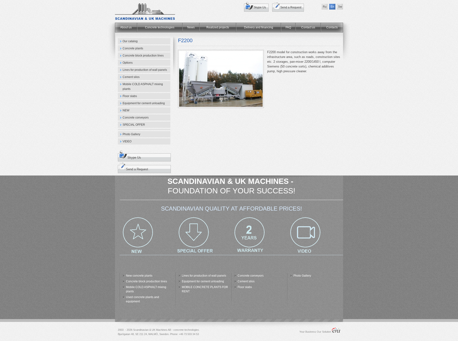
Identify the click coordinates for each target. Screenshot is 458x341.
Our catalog (130, 41)
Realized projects (217, 27)
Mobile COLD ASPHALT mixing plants (143, 87)
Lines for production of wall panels (145, 70)
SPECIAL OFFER (134, 124)
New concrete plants (139, 275)
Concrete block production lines (143, 55)
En (332, 6)
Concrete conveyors (136, 117)
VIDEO (127, 141)
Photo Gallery (131, 134)
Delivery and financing (258, 27)
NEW (126, 110)
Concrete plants (133, 48)
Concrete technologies (159, 27)
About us (126, 27)
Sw (340, 6)
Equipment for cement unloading (144, 103)
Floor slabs (130, 96)
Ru (325, 6)
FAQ (288, 27)
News (191, 27)
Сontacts (332, 27)
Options (128, 62)
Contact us (308, 27)
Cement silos (131, 77)
